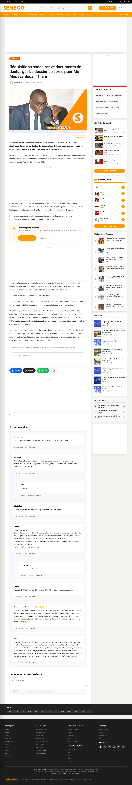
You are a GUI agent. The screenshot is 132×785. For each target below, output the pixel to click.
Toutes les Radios (72, 749)
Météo (126, 14)
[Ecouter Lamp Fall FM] (123, 219)
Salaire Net (39, 736)
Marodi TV (70, 733)
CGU (100, 738)
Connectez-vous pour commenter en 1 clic (38, 691)
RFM (69, 752)
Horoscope (39, 747)
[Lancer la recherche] (90, 8)
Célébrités (60, 14)
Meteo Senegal (40, 733)
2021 (42, 712)
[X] (105, 746)
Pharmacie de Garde (42, 741)
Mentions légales (63, 773)
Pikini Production (72, 741)
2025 (16, 712)
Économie (51, 14)
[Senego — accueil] (14, 8)
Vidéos (82, 14)
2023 (29, 712)
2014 (88, 712)
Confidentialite (103, 736)
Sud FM (70, 758)
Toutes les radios (109, 226)
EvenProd (70, 736)
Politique (7, 14)
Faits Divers (8, 756)
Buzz (68, 14)
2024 (22, 712)
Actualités (15, 59)
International (33, 14)
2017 (69, 712)
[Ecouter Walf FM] (123, 206)
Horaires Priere (40, 738)
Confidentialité (76, 773)
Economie (8, 738)
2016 (75, 712)
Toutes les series (110, 171)
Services (120, 14)
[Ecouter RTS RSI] (123, 213)
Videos (7, 759)
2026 (9, 712)
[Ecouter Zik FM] (123, 193)
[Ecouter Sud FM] (123, 200)
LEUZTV (70, 738)
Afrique (42, 14)
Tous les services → (42, 753)
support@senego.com (91, 771)
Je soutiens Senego (27, 238)
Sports (75, 14)
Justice (23, 14)
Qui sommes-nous (104, 730)
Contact (101, 733)
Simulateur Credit (41, 750)
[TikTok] (128, 2)
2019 (55, 712)
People (7, 744)
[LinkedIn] (118, 746)
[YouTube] (124, 2)
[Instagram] (114, 746)
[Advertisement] (66, 36)
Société (15, 14)
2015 (82, 712)
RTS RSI (70, 761)
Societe (7, 733)
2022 (36, 712)
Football (7, 750)
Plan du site (55, 773)
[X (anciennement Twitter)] (121, 2)
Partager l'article (44, 238)
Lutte (6, 753)
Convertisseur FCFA (41, 730)
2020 (49, 712)
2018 (62, 712)
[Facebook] (117, 2)
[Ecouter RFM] (123, 187)
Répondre (32, 447)
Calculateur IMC (40, 744)
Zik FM (69, 755)
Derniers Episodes (73, 730)
